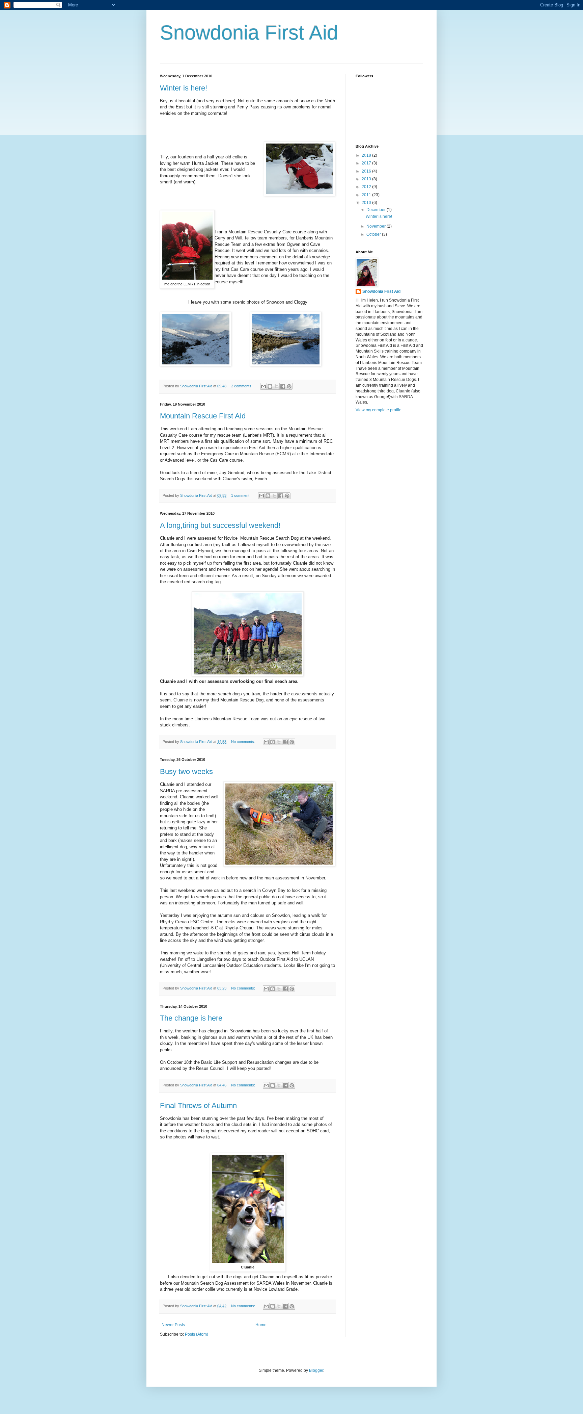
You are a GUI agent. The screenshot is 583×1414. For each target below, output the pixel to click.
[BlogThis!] (270, 386)
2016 (367, 171)
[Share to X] (276, 386)
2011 (367, 194)
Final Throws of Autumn (198, 1105)
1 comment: (241, 495)
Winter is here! (183, 88)
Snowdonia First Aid (249, 32)
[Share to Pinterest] (289, 386)
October (374, 234)
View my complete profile (378, 410)
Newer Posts (173, 1324)
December (376, 209)
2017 (367, 163)
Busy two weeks (186, 771)
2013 (367, 179)
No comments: (243, 742)
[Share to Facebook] (282, 386)
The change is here (191, 1018)
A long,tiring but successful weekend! (220, 525)
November (376, 226)
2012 (367, 186)
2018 (367, 155)
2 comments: (242, 386)
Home (261, 1324)
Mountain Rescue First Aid (203, 416)
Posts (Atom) (196, 1334)
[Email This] (263, 386)
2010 (367, 202)
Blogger (316, 1370)
